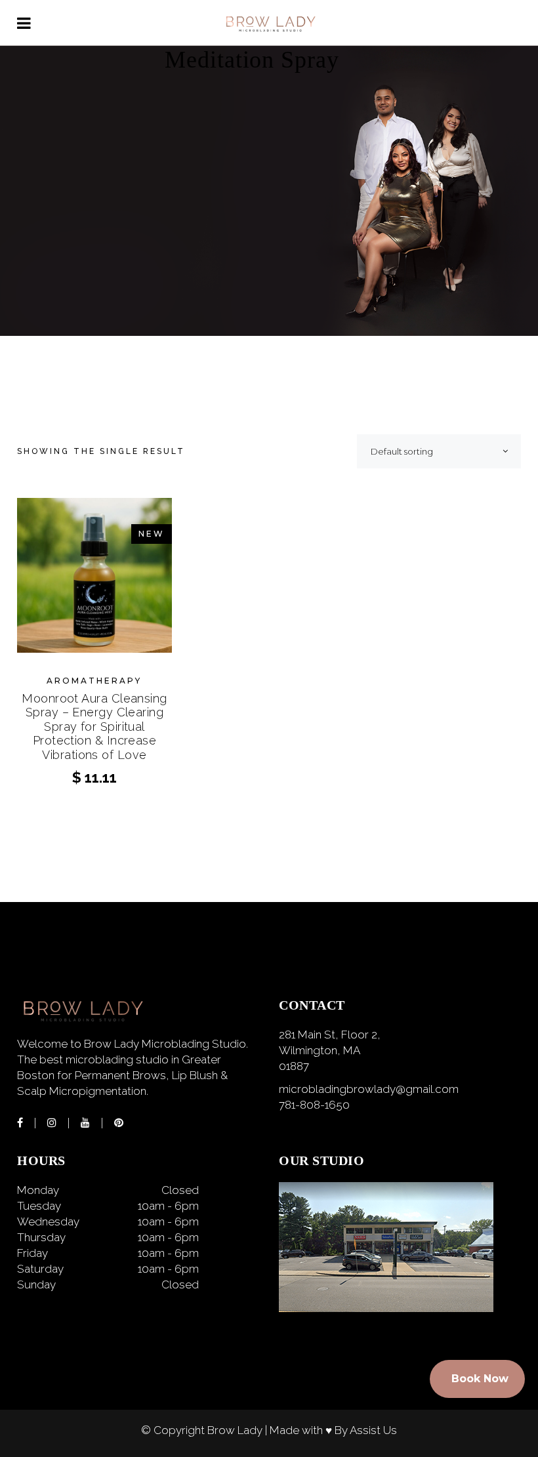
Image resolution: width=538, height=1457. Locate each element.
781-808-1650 (314, 1104)
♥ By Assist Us (361, 1430)
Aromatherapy (94, 681)
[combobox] (439, 451)
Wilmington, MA (319, 1050)
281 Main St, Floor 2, (330, 1034)
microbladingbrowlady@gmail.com (369, 1089)
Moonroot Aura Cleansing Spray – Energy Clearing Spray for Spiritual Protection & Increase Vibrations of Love (94, 726)
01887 (294, 1066)
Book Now (479, 1378)
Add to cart (94, 777)
